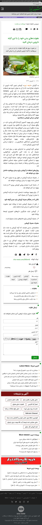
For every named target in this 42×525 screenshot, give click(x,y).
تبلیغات (33, 498)
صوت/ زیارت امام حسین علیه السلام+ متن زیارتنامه (26, 14)
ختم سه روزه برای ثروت (31, 409)
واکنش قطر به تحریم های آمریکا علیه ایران (25, 442)
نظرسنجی (26, 498)
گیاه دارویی (17, 276)
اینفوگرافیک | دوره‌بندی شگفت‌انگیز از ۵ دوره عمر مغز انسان (21, 377)
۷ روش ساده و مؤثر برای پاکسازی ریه (24, 296)
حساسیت (34, 279)
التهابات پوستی (22, 279)
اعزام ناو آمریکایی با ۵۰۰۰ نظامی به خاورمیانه (22, 473)
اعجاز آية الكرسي (33, 404)
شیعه (13, 279)
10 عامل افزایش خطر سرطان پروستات (27, 445)
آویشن (26, 276)
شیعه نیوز (27, 85)
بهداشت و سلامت (20, 24)
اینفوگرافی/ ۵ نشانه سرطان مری (28, 439)
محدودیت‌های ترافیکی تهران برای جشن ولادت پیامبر (22, 383)
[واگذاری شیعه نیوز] (21, 17)
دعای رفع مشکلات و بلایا (12, 409)
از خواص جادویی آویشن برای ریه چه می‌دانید (22, 293)
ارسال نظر (31, 271)
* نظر (36, 342)
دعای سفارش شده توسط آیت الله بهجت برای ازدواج (23, 422)
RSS (6, 498)
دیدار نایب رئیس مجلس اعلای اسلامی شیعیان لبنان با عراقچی (20, 373)
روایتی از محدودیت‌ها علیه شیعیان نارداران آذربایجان (20, 479)
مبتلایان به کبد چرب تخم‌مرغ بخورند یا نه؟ (25, 370)
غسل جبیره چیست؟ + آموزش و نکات (24, 485)
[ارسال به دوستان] (17, 29)
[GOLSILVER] (21, 461)
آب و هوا (11, 493)
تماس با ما (32, 493)
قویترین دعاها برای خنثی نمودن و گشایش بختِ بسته (22, 418)
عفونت (8, 276)
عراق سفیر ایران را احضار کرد (29, 449)
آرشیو (24, 493)
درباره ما (39, 493)
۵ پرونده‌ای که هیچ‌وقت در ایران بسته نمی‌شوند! (24, 386)
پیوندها (19, 493)
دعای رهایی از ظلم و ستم (30, 400)
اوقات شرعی (3, 493)
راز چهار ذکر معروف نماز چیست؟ (28, 452)
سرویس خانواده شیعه (32, 24)
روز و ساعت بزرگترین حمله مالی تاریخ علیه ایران (21, 476)
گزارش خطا (32, 264)
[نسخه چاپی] (14, 29)
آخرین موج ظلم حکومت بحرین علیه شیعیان (25, 380)
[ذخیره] (20, 29)
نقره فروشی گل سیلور (31, 427)
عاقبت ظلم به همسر (13, 400)
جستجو (19, 498)
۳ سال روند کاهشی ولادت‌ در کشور (25, 482)
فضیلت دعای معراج (18, 404)
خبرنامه (12, 498)
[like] (21, 267)
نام (37, 318)
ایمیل (36, 325)
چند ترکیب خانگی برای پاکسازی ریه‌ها (24, 299)
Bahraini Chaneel (32, 413)
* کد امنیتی (35, 332)
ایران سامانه (17, 523)
